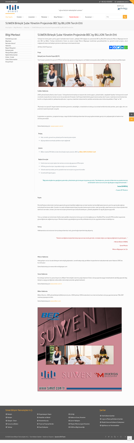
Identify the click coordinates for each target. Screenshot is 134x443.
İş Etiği (72, 414)
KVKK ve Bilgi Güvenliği (77, 427)
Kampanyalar (9, 50)
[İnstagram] (121, 436)
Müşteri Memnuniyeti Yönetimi (80, 424)
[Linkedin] (112, 436)
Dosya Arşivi (9, 62)
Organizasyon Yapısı (45, 414)
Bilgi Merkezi (18, 27)
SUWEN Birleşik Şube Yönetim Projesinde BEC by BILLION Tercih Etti (52, 27)
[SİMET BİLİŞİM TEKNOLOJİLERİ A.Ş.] (12, 8)
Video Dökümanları (11, 59)
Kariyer (9, 417)
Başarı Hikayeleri (10, 48)
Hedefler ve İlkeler (44, 417)
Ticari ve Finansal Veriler (46, 424)
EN (131, 119)
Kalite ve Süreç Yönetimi (77, 417)
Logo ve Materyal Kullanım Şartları (112, 419)
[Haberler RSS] (125, 436)
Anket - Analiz (9, 57)
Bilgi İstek (8, 41)
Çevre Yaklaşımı (75, 421)
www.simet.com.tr (56, 284)
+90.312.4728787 (106, 2)
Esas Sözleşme (43, 427)
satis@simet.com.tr (123, 2)
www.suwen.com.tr (57, 126)
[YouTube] (118, 436)
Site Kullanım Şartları (108, 416)
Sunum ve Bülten (12, 424)
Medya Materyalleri (11, 52)
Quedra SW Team (60, 437)
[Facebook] (106, 436)
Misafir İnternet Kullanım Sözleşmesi (113, 422)
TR (131, 115)
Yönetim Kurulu (44, 421)
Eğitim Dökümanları (11, 55)
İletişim (9, 414)
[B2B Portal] (122, 8)
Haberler (27, 27)
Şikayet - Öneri (12, 421)
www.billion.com (55, 301)
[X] (109, 436)
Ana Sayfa (8, 27)
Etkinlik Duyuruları (11, 39)
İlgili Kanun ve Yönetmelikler (110, 425)
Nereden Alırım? (10, 43)
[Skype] (115, 436)
